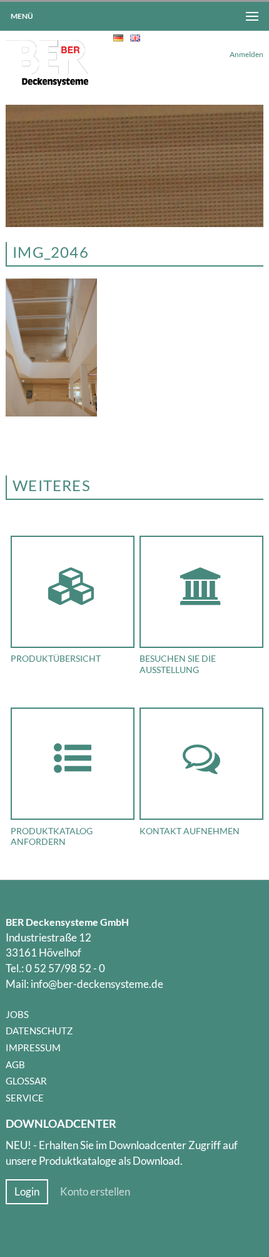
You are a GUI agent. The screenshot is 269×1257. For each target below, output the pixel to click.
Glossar (26, 1080)
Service (25, 1097)
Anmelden (246, 54)
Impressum (33, 1047)
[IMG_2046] (52, 412)
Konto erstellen (95, 1191)
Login (26, 1191)
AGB (15, 1064)
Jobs (17, 1014)
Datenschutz (39, 1030)
